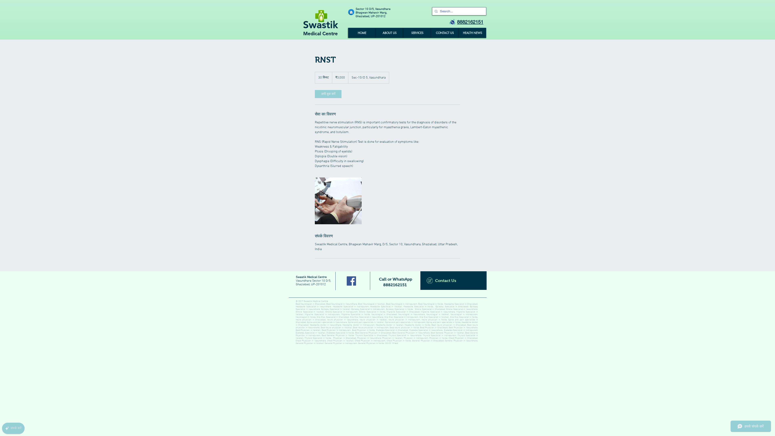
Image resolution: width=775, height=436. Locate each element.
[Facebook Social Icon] (351, 281)
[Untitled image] (338, 200)
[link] (328, 94)
